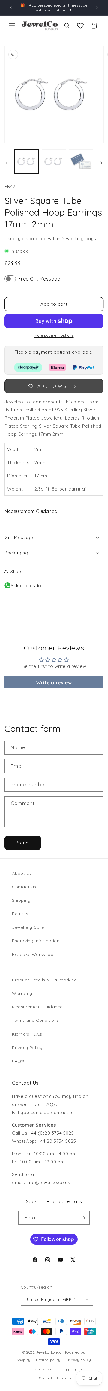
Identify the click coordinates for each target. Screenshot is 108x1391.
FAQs (50, 1104)
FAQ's (18, 1061)
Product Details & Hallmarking (44, 980)
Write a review (54, 682)
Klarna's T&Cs (27, 1034)
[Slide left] (6, 162)
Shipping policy (74, 1369)
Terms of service (40, 1369)
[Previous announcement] (11, 7)
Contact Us (24, 886)
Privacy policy (78, 1360)
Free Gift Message (39, 279)
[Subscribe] (82, 1218)
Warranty (22, 993)
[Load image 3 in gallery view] (81, 161)
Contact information (57, 1378)
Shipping (21, 900)
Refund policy (48, 1360)
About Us (22, 873)
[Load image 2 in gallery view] (54, 161)
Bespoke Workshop (33, 954)
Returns (20, 913)
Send (23, 843)
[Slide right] (101, 162)
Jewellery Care (28, 927)
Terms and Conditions (35, 1020)
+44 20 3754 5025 (57, 1141)
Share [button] (16, 571)
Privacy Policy (27, 1047)
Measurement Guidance (30, 511)
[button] (12, 25)
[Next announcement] (97, 7)
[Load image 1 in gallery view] (27, 161)
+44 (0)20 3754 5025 (51, 1133)
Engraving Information (36, 940)
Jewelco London (50, 1352)
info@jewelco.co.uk (48, 1182)
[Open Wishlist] (80, 25)
